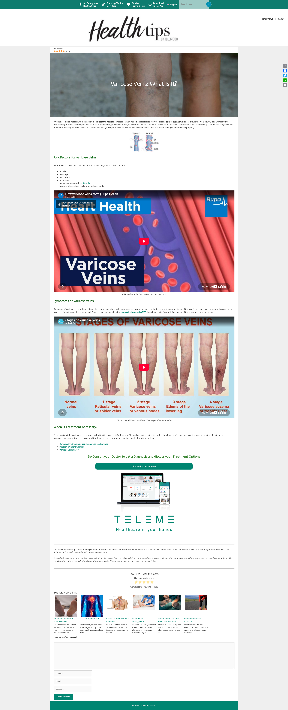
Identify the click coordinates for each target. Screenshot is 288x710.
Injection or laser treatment (72, 446)
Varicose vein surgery (69, 449)
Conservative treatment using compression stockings (84, 444)
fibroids (86, 183)
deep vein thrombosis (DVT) (133, 312)
